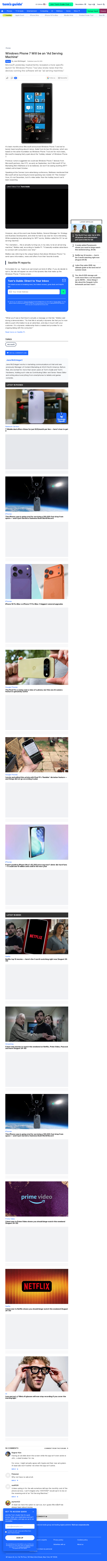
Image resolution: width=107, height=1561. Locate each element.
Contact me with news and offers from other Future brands (19, 1532)
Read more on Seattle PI (15, 332)
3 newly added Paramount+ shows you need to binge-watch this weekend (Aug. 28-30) (87, 247)
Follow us (52, 78)
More (76, 11)
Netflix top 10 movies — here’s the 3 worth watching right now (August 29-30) (87, 257)
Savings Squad (93, 11)
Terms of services (28, 301)
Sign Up (19, 1538)
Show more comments (36, 1516)
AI (52, 11)
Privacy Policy (30, 1545)
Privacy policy (58, 1540)
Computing (44, 11)
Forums (103, 11)
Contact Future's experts (38, 1540)
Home (68, 11)
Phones (9, 11)
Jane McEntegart (20, 61)
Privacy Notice (57, 301)
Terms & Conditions (24, 1547)
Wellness (59, 11)
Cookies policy (82, 1540)
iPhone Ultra (34, 15)
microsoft (11, 344)
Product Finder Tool (86, 15)
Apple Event (19, 15)
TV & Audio (19, 11)
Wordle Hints (68, 15)
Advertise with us (59, 1544)
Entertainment (32, 11)
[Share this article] (7, 78)
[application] (36, 206)
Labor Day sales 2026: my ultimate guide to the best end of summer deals (88, 267)
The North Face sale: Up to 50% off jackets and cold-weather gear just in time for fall (87, 237)
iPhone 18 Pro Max (51, 15)
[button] (100, 4)
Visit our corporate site (80, 1525)
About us (80, 1544)
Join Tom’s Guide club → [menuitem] (61, 4)
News (8, 61)
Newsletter (64, 78)
